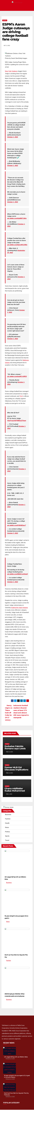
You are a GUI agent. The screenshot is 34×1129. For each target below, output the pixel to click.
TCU (21, 396)
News (7, 827)
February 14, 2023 (10, 1058)
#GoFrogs (10, 420)
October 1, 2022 (12, 137)
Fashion (7, 819)
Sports (5, 20)
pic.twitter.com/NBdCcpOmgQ (17, 574)
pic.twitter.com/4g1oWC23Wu (17, 245)
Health (7, 823)
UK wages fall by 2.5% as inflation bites (16, 1057)
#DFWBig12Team (20, 420)
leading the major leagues (19, 607)
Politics (7, 831)
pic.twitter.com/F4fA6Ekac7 (16, 525)
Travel (7, 840)
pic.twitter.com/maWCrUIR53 (17, 376)
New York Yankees (11, 71)
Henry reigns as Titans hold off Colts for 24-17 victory (8, 713)
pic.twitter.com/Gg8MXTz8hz (17, 218)
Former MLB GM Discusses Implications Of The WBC (16, 769)
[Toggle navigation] (31, 7)
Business (8, 814)
